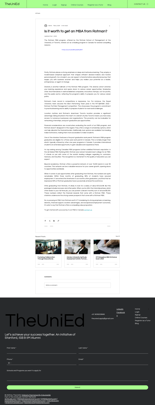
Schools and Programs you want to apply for (24, 370)
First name (11, 348)
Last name (83, 348)
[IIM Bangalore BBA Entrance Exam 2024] (107, 247)
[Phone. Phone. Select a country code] (9, 363)
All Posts (37, 13)
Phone (10, 359)
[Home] (148, 309)
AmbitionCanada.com (14, 402)
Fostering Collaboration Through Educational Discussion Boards (46, 258)
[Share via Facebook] (45, 221)
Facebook (121, 312)
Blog (137, 323)
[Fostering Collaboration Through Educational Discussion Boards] (48, 247)
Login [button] (137, 312)
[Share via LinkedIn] (54, 221)
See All (118, 236)
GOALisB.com (10, 399)
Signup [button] (137, 315)
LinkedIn (120, 309)
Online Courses (141, 318)
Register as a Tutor (143, 320)
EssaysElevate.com (13, 401)
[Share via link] (58, 221)
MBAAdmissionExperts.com (28, 399)
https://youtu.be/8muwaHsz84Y (72, 49)
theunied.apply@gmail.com (102, 318)
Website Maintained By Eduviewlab (36, 395)
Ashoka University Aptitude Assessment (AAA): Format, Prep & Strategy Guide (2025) (77, 258)
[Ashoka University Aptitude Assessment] (78, 247)
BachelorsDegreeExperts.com (37, 402)
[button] (54, 5)
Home (137, 309)
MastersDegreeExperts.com (34, 401)
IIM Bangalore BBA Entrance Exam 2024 (106, 258)
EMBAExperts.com (49, 399)
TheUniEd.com (53, 401)
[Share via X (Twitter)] (49, 221)
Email (81, 359)
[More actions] (110, 26)
